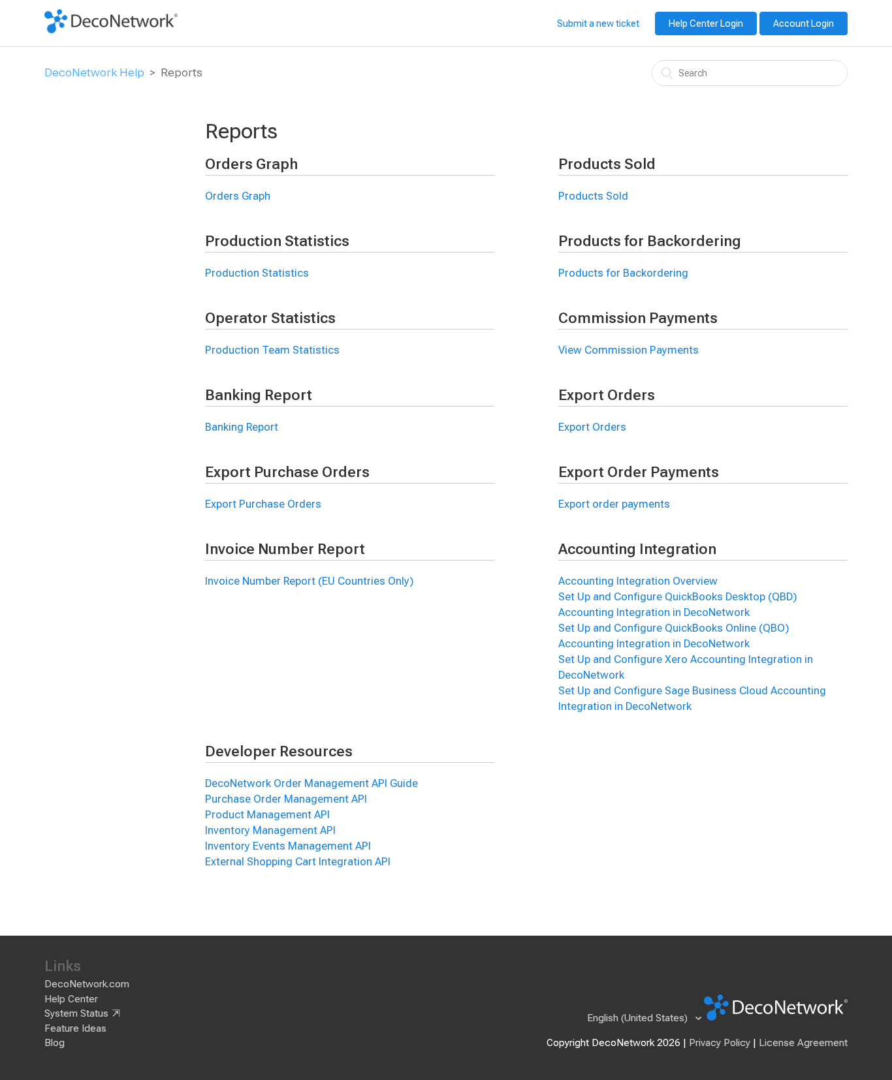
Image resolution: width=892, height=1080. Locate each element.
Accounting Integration (637, 549)
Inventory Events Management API (288, 846)
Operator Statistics (270, 318)
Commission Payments (638, 318)
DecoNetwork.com (86, 984)
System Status (76, 1013)
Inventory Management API (270, 830)
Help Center (71, 999)
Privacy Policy (719, 1043)
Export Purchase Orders (287, 472)
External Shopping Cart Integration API (297, 862)
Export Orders (606, 395)
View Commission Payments (628, 350)
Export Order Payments (638, 472)
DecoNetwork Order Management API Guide (311, 783)
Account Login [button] (803, 23)
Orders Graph (251, 164)
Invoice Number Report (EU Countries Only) (309, 581)
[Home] (111, 30)
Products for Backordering (649, 241)
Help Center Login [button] (706, 23)
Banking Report (258, 395)
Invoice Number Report (285, 549)
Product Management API (267, 815)
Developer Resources (279, 751)
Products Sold (607, 164)
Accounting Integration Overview (638, 581)
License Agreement (803, 1043)
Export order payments (614, 504)
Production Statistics (277, 241)
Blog (54, 1043)
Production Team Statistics (272, 350)
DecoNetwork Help (94, 72)
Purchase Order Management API (286, 799)
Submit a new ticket (598, 23)
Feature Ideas (75, 1028)
